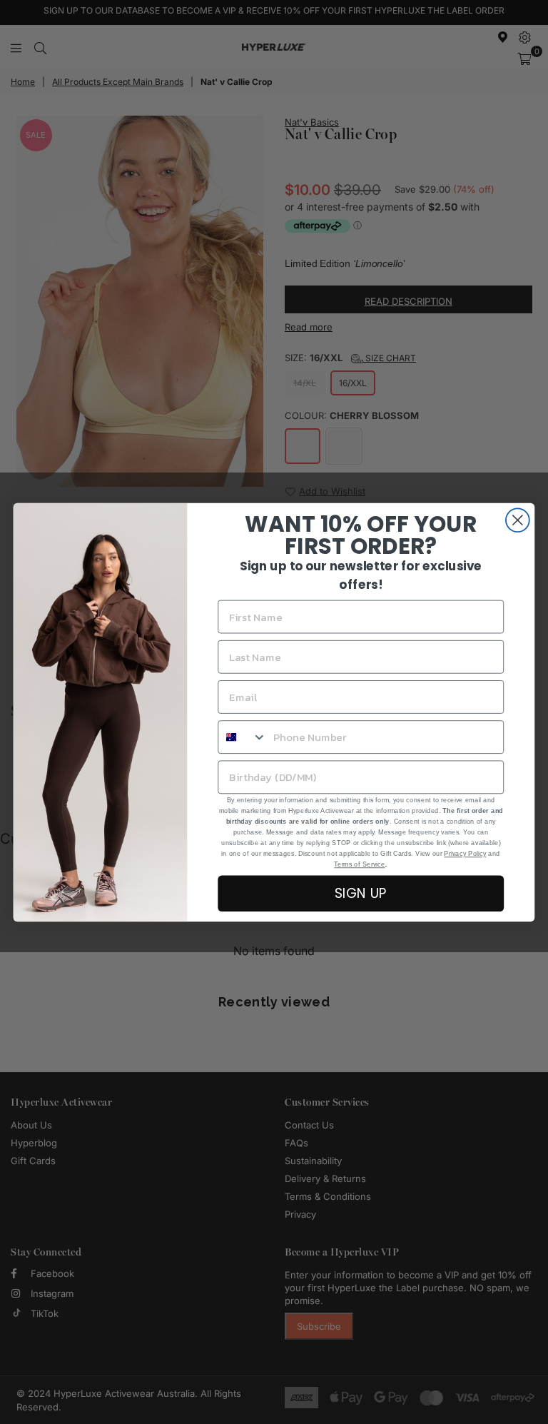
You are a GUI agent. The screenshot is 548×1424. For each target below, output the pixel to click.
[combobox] (242, 737)
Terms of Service (359, 863)
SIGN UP (361, 893)
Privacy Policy (465, 853)
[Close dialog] (517, 520)
